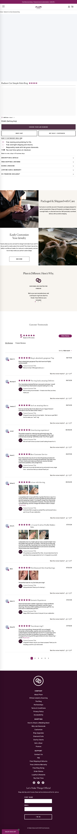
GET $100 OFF (56, 435)
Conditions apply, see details (55, 440)
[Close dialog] (70, 399)
